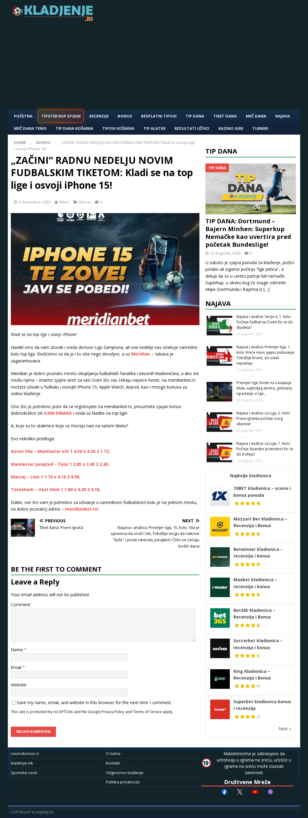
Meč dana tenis (30, 128)
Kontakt (113, 763)
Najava (282, 116)
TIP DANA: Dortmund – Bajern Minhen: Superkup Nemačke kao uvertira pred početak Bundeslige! (248, 233)
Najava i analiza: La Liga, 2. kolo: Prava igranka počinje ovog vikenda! (263, 418)
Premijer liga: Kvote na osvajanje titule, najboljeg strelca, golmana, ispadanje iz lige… (264, 388)
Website (18, 685)
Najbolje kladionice (250, 475)
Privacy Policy (113, 711)
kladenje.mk (22, 763)
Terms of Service (147, 711)
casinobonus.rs (25, 753)
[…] (266, 289)
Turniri (260, 128)
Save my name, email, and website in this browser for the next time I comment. (94, 702)
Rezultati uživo (191, 128)
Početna (23, 116)
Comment (20, 604)
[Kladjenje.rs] (54, 19)
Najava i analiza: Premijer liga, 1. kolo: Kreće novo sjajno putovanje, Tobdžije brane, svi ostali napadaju (265, 355)
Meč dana (256, 116)
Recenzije (99, 116)
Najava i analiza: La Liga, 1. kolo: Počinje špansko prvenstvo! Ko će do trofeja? (264, 449)
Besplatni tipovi (159, 116)
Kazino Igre (230, 128)
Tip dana (221, 150)
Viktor (64, 202)
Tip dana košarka (74, 128)
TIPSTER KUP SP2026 (61, 116)
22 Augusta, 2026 (225, 253)
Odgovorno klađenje (124, 772)
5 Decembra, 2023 (35, 202)
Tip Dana (195, 116)
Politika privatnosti (123, 782)
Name (17, 649)
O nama (113, 753)
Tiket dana (225, 116)
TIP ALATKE (154, 128)
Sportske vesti (24, 772)
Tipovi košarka (118, 128)
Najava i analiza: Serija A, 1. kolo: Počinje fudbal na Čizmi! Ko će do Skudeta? (264, 322)
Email (17, 667)
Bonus (125, 116)
